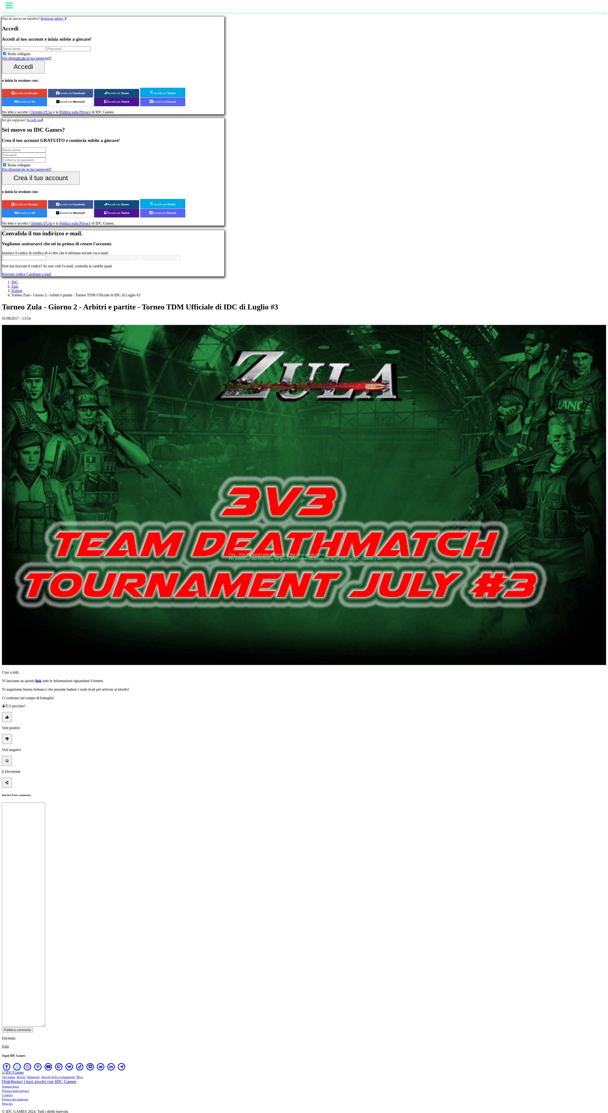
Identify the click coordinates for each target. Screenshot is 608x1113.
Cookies (7, 1095)
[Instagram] (27, 1066)
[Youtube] (48, 1066)
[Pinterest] (38, 1066)
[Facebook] (6, 1066)
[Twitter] (17, 1066)
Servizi (21, 1077)
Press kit (7, 1103)
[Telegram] (121, 1066)
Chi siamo (8, 1077)
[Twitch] (59, 1066)
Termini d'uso (10, 1086)
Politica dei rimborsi (15, 1099)
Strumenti (33, 1077)
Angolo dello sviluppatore (58, 1077)
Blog (79, 1077)
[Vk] (69, 1066)
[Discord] (90, 1066)
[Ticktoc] (80, 1066)
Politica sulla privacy (15, 1091)
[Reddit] (100, 1066)
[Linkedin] (111, 1066)
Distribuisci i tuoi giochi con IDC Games (39, 1081)
